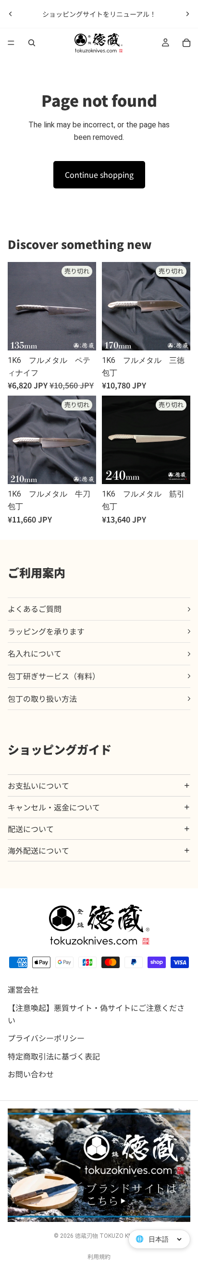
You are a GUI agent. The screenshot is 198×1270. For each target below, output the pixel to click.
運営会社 (23, 990)
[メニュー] (11, 43)
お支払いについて (38, 785)
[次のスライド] (187, 14)
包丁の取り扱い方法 (42, 698)
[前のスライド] (10, 14)
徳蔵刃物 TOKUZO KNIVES (109, 1236)
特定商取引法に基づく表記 (54, 1056)
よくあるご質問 (35, 608)
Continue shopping (99, 174)
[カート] (186, 42)
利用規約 (99, 1256)
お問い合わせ (31, 1074)
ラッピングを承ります (46, 631)
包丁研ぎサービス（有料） (54, 676)
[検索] (31, 42)
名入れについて (35, 653)
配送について (31, 828)
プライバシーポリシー (46, 1038)
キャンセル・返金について (54, 807)
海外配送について (38, 850)
